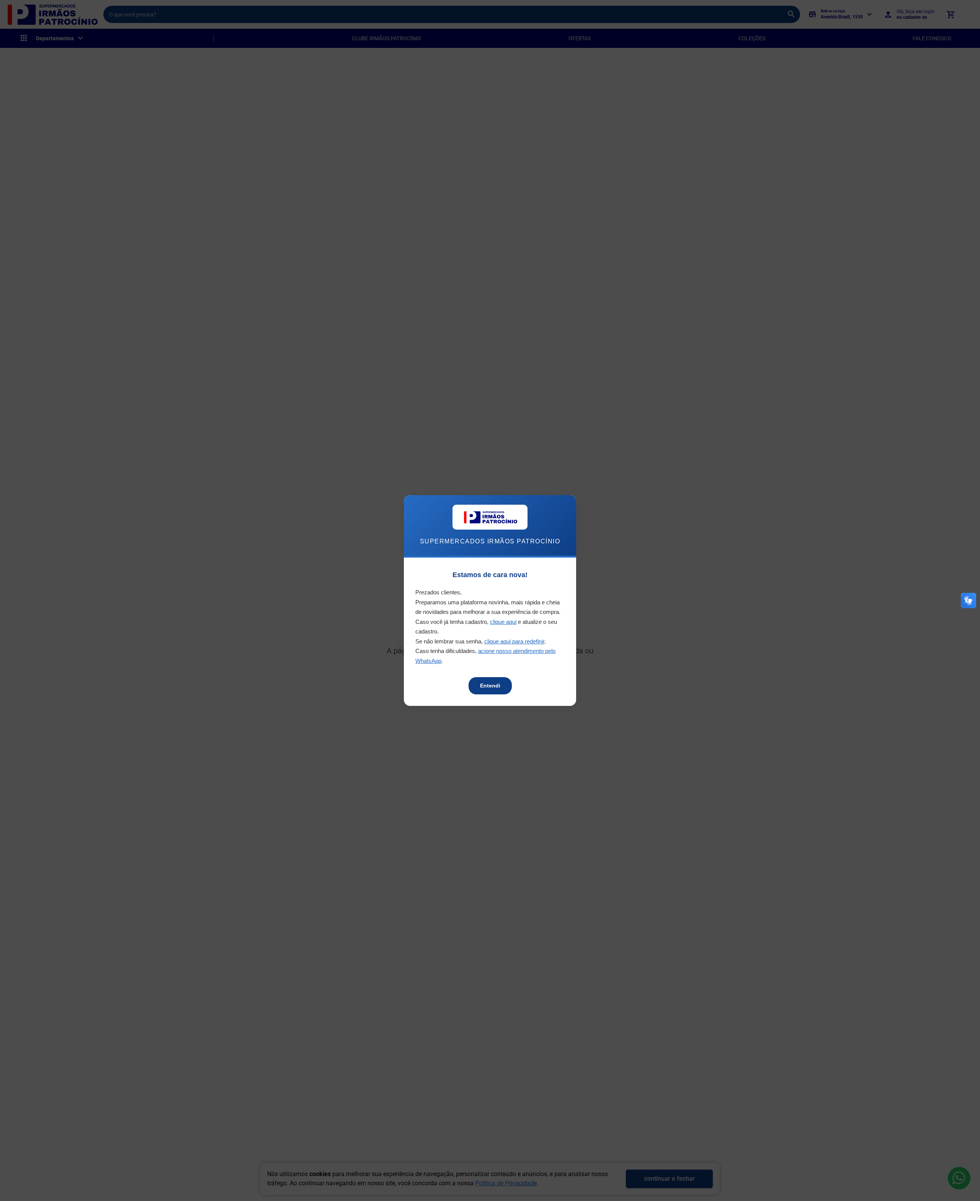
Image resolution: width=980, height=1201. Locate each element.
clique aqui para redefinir (514, 641)
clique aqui (503, 622)
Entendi (490, 686)
